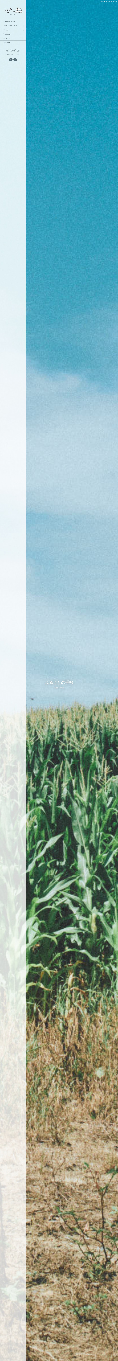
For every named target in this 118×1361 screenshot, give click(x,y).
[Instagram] (11, 50)
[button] (18, 50)
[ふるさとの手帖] (12, 12)
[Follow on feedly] (14, 50)
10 (116, 1)
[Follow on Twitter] (7, 50)
